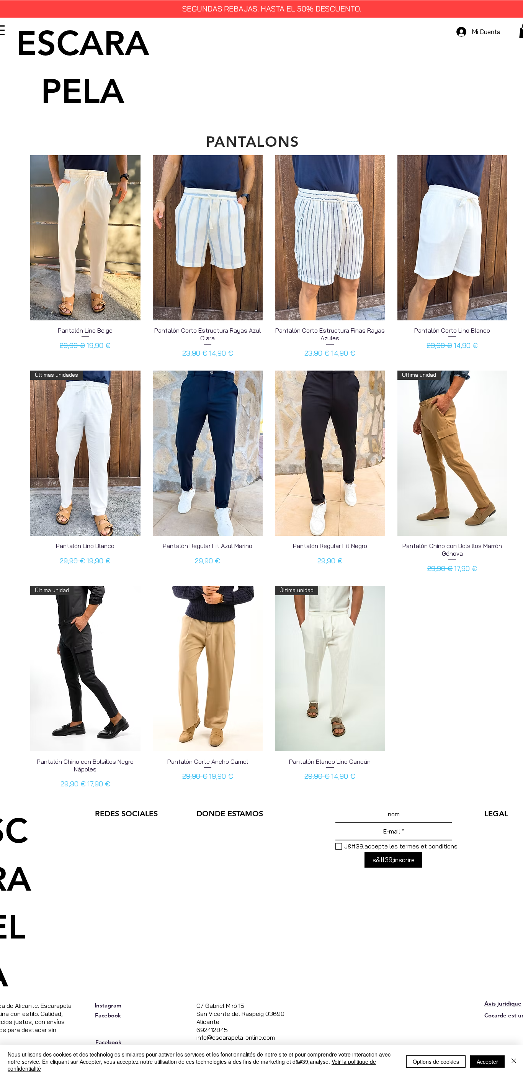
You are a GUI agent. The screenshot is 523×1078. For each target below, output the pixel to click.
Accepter (487, 1061)
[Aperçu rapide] (85, 237)
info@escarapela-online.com (235, 1037)
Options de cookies (436, 1061)
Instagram (108, 1005)
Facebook (108, 1015)
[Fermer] (513, 1061)
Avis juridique (502, 1003)
